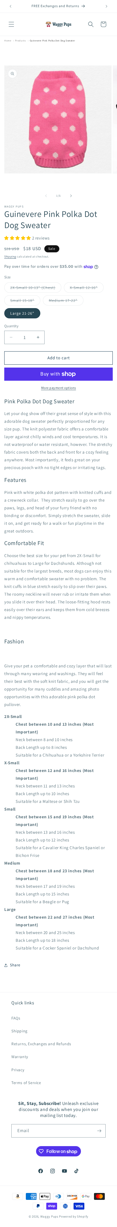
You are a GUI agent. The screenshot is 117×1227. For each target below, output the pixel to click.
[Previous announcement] (10, 6)
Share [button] (15, 964)
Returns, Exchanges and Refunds (41, 1043)
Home (7, 40)
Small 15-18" (25, 302)
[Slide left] (46, 195)
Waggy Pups (49, 1216)
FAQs (15, 1018)
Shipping (10, 256)
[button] (11, 24)
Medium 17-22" (66, 302)
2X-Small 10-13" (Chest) (35, 289)
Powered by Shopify (73, 1216)
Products (20, 40)
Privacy (17, 1069)
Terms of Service (26, 1082)
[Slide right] (71, 195)
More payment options (58, 388)
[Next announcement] (106, 6)
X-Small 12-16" (87, 289)
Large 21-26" (22, 313)
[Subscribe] (99, 1131)
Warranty (19, 1056)
